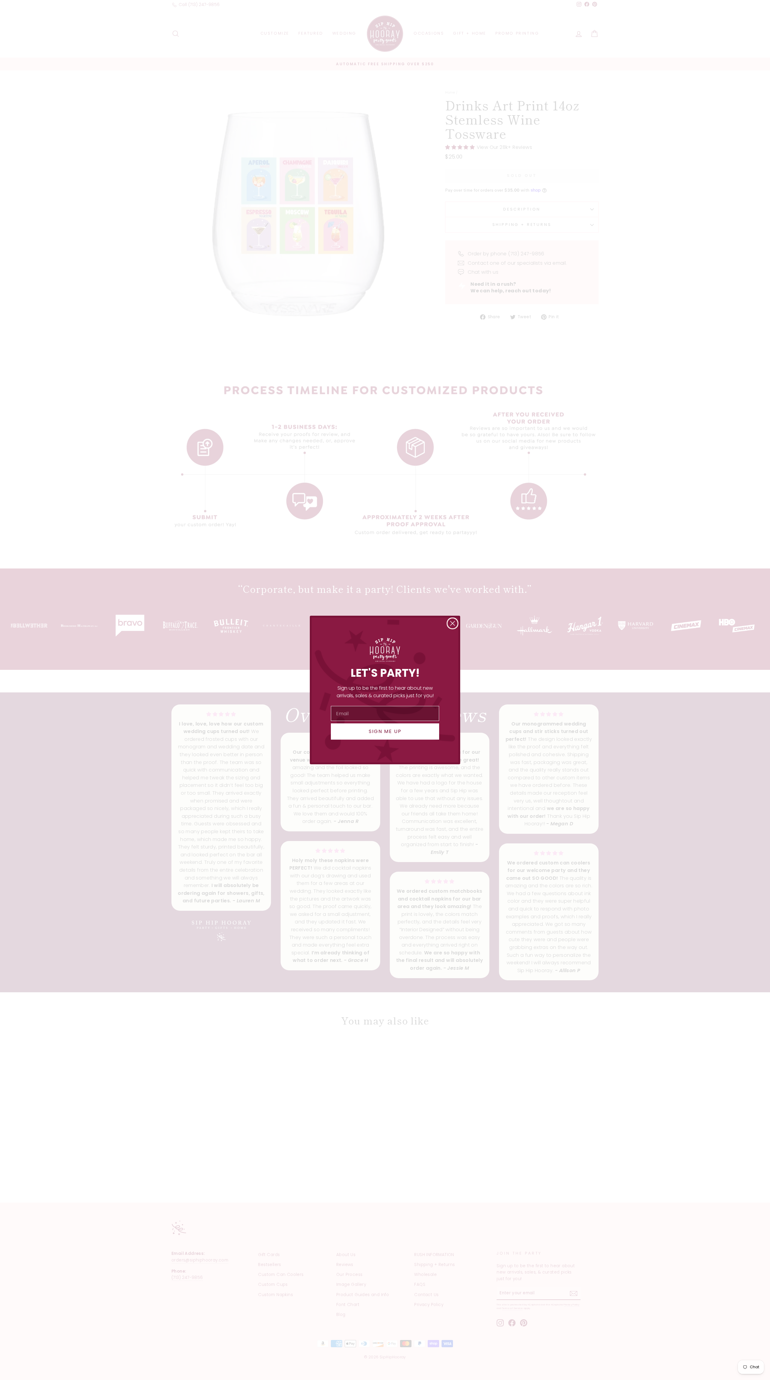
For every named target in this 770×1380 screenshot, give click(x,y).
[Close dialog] (452, 623)
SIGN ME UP (385, 731)
